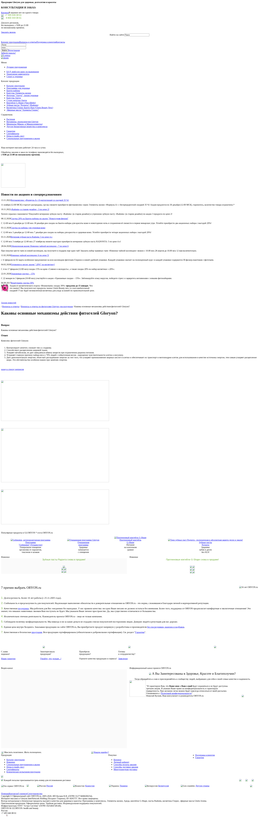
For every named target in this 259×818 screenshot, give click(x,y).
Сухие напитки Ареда (16, 100)
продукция (36, 632)
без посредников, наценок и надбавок (165, 627)
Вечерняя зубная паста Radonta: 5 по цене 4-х (31, 237)
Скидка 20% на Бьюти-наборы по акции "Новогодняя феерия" (39, 218)
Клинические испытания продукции (23, 772)
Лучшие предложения (16, 67)
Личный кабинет (121, 762)
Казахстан (90, 786)
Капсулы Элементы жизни (18, 93)
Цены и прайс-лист (15, 136)
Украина (123, 786)
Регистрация (14, 50)
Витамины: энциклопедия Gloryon (22, 122)
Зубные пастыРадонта (205, 543)
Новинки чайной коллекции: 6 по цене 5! (30, 255)
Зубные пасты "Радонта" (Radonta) (22, 105)
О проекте (22, 793)
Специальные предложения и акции (23, 138)
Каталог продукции (10, 42)
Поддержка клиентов (46, 42)
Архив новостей (8, 303)
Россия (49, 786)
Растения (10, 119)
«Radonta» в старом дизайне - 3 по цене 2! (30, 209)
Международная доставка (125, 769)
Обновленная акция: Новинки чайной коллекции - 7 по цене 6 (40, 246)
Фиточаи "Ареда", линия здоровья (22, 95)
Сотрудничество (34, 793)
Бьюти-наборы (13, 90)
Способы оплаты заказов (125, 764)
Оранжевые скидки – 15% (23, 274)
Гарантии (10, 131)
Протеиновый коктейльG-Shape (130, 541)
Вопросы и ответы (27, 42)
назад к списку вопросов (12, 369)
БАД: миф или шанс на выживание (22, 72)
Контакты (60, 42)
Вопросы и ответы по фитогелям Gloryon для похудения (47, 306)
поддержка (23, 608)
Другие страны (202, 786)
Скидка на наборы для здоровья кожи (28, 228)
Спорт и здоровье (14, 76)
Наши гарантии (8, 658)
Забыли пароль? (8, 53)
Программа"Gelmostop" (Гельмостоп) (30, 543)
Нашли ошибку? (101, 752)
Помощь (5, 793)
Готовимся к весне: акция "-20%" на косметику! (33, 264)
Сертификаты (12, 133)
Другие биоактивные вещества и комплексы (26, 126)
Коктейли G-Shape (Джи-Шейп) (21, 103)
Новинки (10, 762)
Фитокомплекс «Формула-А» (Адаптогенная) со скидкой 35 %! (40, 200)
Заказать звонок (8, 32)
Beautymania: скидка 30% (22, 283)
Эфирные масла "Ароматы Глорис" (22, 110)
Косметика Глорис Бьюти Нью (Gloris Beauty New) (29, 107)
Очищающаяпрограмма (83, 543)
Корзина (5, 12)
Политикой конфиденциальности (176, 693)
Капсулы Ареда (13, 98)
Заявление (123, 658)
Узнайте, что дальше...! (50, 658)
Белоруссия (163, 786)
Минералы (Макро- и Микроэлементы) (24, 124)
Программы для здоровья (18, 88)
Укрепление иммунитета (17, 74)
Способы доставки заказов (126, 767)
